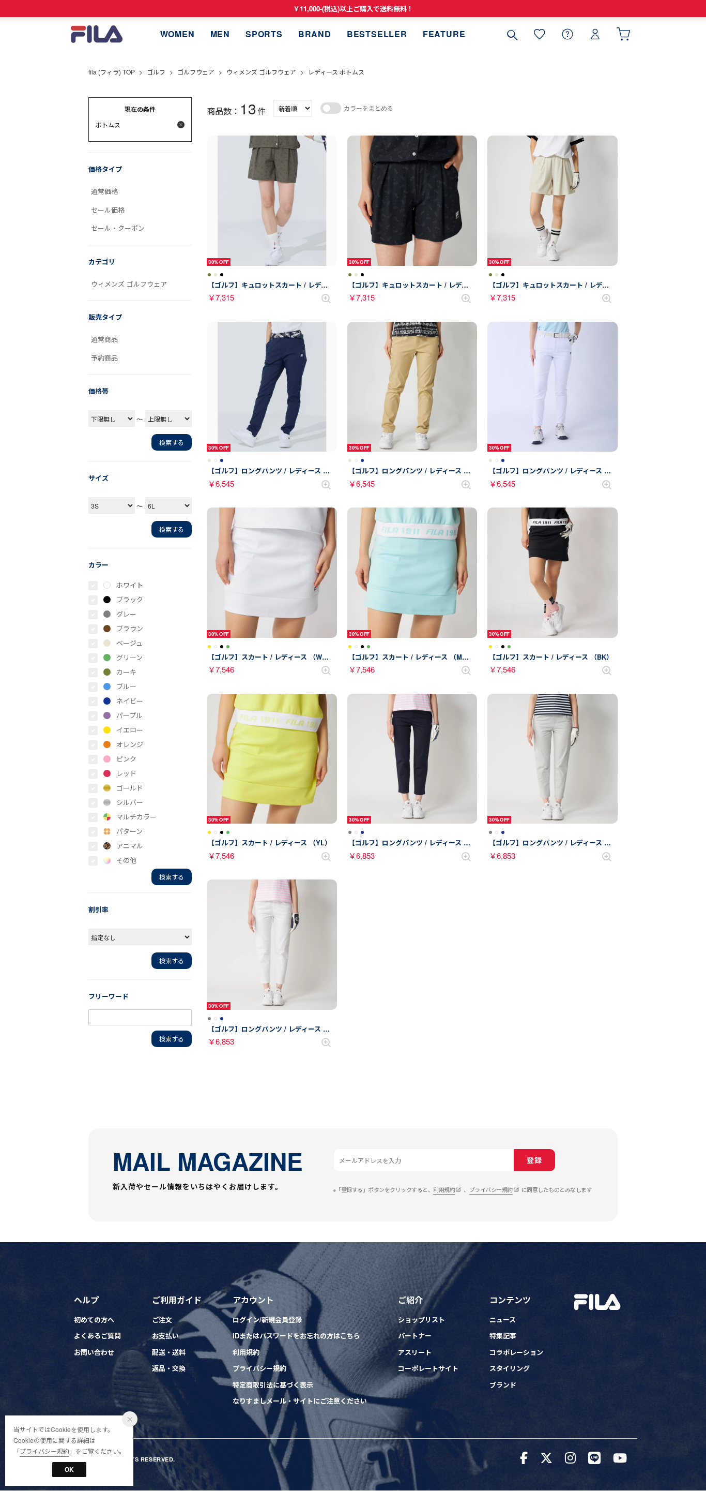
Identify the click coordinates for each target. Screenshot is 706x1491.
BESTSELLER (377, 34)
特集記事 (502, 1335)
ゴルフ (156, 71)
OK (69, 1469)
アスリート (415, 1352)
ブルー (126, 686)
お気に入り (540, 34)
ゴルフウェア (195, 71)
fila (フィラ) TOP (111, 71)
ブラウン (129, 628)
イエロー (129, 730)
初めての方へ (94, 1319)
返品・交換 (169, 1368)
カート (623, 34)
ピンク (126, 759)
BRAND (314, 34)
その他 (126, 860)
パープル (129, 715)
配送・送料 (169, 1352)
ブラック (129, 599)
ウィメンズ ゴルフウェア (261, 71)
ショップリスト (421, 1319)
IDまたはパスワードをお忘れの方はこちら (296, 1335)
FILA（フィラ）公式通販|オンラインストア (96, 34)
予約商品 (104, 358)
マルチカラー (136, 817)
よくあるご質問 (97, 1335)
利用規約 (444, 1189)
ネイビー (129, 701)
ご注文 (162, 1319)
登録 (534, 1160)
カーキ (126, 672)
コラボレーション (516, 1352)
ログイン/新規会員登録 (267, 1319)
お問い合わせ (94, 1352)
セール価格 (108, 210)
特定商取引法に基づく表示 (273, 1385)
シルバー (129, 802)
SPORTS (264, 34)
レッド (126, 773)
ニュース (502, 1319)
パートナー (415, 1335)
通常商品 (104, 339)
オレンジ (129, 744)
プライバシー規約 (491, 1189)
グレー (126, 614)
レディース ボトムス (336, 71)
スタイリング (509, 1368)
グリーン (129, 657)
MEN (220, 34)
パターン (129, 831)
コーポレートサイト (428, 1368)
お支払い (165, 1335)
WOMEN (177, 34)
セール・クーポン (118, 228)
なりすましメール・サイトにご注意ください (300, 1401)
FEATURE (444, 34)
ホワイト (129, 585)
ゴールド (129, 788)
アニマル (129, 846)
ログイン (595, 34)
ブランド (502, 1385)
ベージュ (129, 643)
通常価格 (104, 191)
